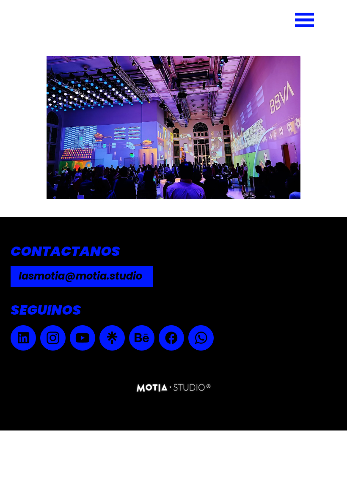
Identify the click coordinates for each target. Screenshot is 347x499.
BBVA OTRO (80, 43)
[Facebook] (171, 338)
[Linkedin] (23, 338)
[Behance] (141, 338)
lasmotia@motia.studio (80, 276)
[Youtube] (82, 338)
